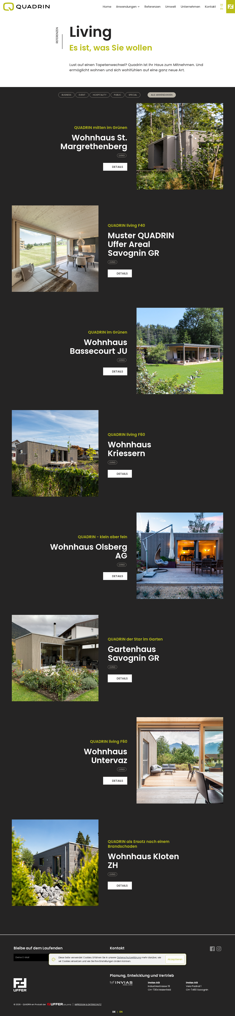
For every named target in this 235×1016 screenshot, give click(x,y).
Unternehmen (190, 7)
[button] (128, 6)
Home (107, 7)
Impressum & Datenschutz (88, 1004)
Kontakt (210, 7)
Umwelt (170, 7)
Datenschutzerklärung (129, 957)
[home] (50, 7)
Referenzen (153, 7)
